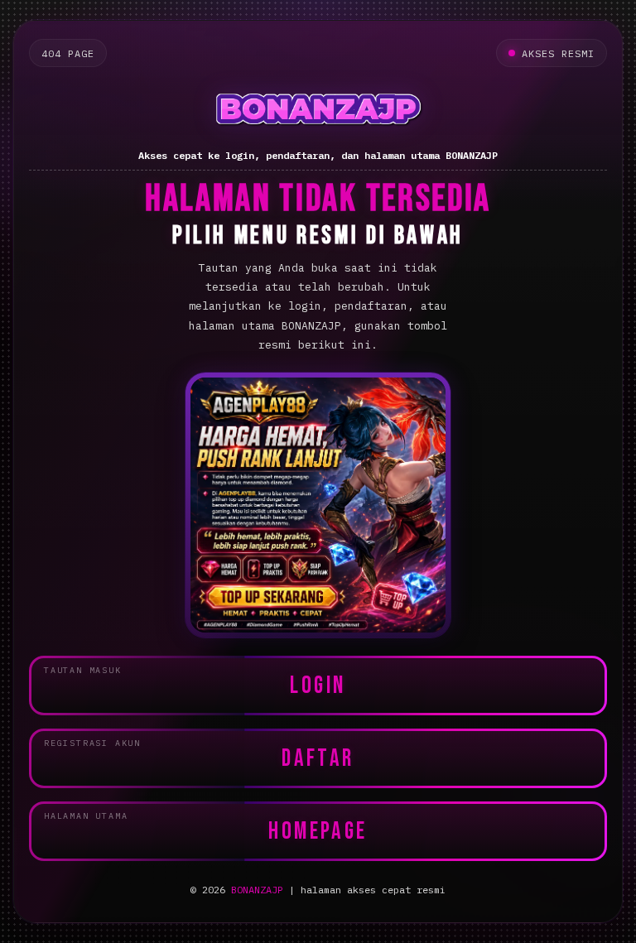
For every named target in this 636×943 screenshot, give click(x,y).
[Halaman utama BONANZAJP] (318, 109)
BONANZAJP (257, 889)
